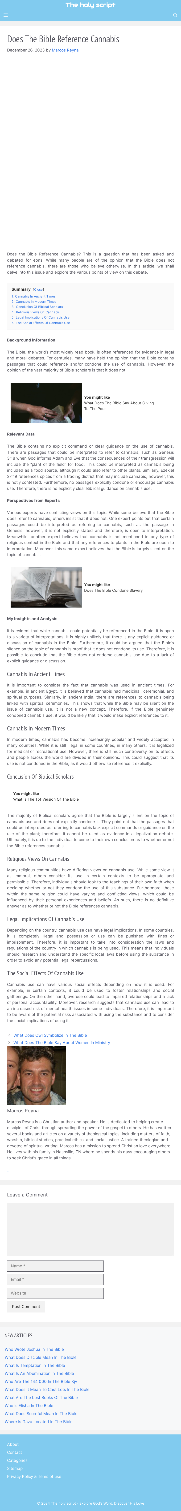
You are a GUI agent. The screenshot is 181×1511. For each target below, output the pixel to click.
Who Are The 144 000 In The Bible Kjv (41, 1381)
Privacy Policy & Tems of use (34, 1476)
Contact (14, 1452)
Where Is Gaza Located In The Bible (39, 1421)
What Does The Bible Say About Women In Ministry (61, 1042)
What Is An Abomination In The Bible (39, 1373)
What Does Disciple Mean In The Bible (41, 1357)
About (13, 1444)
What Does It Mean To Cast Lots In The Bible (47, 1389)
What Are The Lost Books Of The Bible (41, 1397)
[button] (175, 15)
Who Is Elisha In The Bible (29, 1405)
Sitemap (15, 1468)
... (9, 1170)
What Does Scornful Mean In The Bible (41, 1413)
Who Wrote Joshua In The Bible (34, 1349)
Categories (17, 1460)
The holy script (90, 5)
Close (38, 289)
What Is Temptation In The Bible (35, 1365)
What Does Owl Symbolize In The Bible (50, 1035)
